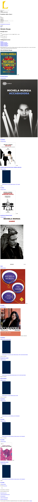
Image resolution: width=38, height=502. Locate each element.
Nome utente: (2, 20)
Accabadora (2, 139)
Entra (1, 26)
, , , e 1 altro (11, 34)
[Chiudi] (0, 16)
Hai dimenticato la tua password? (5, 24)
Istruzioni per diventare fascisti (6, 215)
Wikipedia (1, 41)
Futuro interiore (3, 378)
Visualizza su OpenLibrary (4, 43)
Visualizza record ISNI (3, 42)
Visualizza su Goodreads (4, 45)
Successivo (5, 485)
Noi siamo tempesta (4, 76)
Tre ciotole (2, 305)
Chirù (1, 266)
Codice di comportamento (4, 497)
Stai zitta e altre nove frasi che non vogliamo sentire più (10, 167)
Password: (1, 21)
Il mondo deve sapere (4, 357)
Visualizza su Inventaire (3, 44)
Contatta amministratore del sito (5, 494)
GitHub (31, 500)
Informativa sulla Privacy (4, 499)
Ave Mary (2, 187)
